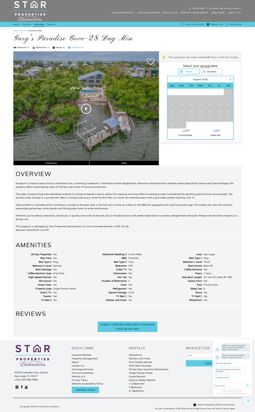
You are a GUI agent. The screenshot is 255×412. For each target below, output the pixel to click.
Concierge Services (148, 12)
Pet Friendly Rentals (140, 362)
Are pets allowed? (223, 363)
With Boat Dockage (140, 365)
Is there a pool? (222, 377)
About (75, 362)
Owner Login (85, 389)
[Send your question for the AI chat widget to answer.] (248, 385)
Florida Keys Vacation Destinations (148, 369)
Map (124, 162)
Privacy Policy (80, 380)
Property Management (194, 12)
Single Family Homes (140, 372)
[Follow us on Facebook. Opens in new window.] (21, 386)
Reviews (51, 24)
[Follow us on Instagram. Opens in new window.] (17, 386)
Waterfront (135, 354)
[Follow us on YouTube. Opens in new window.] (26, 386)
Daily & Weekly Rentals (142, 380)
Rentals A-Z (78, 376)
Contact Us (78, 365)
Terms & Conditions (83, 372)
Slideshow (51, 162)
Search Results (19, 30)
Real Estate (170, 12)
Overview (26, 24)
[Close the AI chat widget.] (249, 340)
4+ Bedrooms (136, 390)
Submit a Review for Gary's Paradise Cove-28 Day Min (128, 326)
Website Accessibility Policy (87, 383)
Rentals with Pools (139, 358)
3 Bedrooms (135, 387)
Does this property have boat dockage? (228, 370)
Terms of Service (223, 408)
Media (16, 24)
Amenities (39, 24)
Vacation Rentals (122, 12)
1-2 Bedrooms (136, 383)
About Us (234, 12)
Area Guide (217, 12)
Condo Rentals (137, 376)
